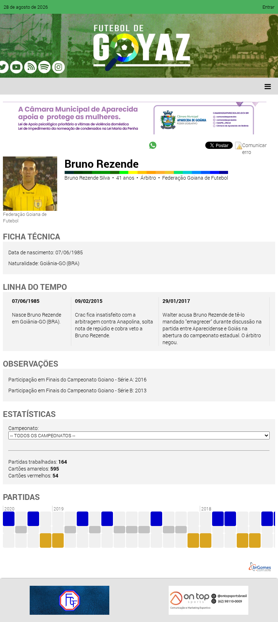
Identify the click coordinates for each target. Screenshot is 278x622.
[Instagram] (97, 67)
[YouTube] (56, 67)
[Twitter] (42, 67)
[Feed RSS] (83, 67)
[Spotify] (69, 67)
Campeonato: (23, 428)
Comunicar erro (254, 145)
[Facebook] (28, 67)
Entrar (268, 7)
